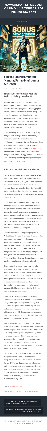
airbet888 (34, 391)
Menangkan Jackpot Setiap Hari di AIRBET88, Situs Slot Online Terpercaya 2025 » (23, 410)
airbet (10, 391)
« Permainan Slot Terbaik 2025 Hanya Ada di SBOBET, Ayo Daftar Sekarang (21, 402)
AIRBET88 (37, 148)
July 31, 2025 (9, 88)
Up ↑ (24, 426)
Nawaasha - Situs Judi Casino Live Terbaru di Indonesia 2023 (23, 8)
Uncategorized (17, 386)
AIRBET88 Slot (25, 391)
